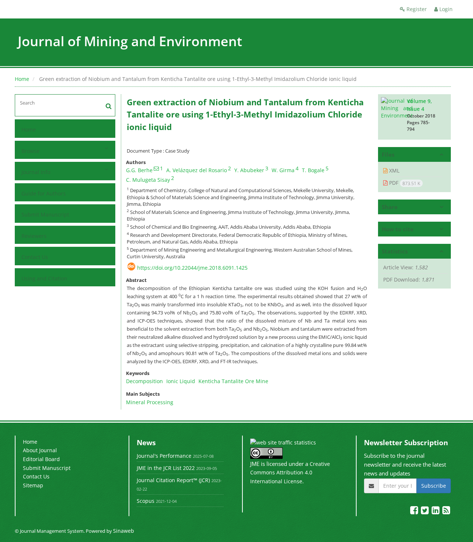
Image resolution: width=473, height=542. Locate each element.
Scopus (145, 500)
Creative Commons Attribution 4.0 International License (290, 472)
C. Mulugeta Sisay (148, 179)
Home (22, 78)
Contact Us (34, 256)
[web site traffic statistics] (283, 442)
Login (445, 9)
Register (416, 9)
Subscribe (433, 485)
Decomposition (144, 381)
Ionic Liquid (180, 381)
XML (393, 170)
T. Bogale (313, 170)
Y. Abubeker (249, 170)
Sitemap (33, 485)
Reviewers (34, 235)
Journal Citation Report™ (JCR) (173, 480)
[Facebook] (414, 511)
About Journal (40, 450)
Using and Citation (44, 278)
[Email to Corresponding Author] (156, 168)
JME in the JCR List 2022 (166, 467)
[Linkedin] (436, 511)
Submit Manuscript (45, 214)
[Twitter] (425, 511)
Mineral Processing (149, 402)
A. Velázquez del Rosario (196, 170)
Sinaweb (123, 530)
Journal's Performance (164, 455)
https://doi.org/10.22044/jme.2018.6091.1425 (192, 267)
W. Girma (283, 170)
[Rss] (446, 511)
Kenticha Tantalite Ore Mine (233, 381)
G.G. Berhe (139, 170)
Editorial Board (41, 459)
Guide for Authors (43, 193)
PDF (404, 183)
